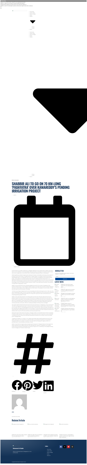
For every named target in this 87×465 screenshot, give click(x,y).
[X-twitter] (64, 446)
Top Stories (32, 11)
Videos (33, 28)
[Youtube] (68, 446)
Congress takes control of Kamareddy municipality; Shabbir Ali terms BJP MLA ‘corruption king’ (68, 304)
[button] (17, 386)
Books (31, 15)
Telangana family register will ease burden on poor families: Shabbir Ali (13, 4)
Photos (33, 26)
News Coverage (32, 13)
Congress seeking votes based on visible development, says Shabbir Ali (68, 310)
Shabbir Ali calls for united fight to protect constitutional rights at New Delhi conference (16, 5)
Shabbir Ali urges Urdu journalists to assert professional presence (12, 3)
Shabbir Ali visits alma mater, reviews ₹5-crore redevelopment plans (12, 2)
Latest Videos (32, 12)
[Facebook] (60, 446)
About (31, 29)
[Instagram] (72, 446)
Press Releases (15, 180)
